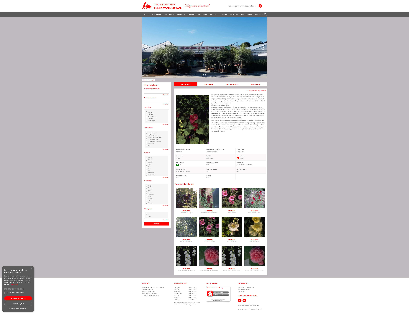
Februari (150, 160)
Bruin (149, 190)
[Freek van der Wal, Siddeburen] (162, 6)
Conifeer (151, 114)
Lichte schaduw (153, 139)
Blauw (150, 188)
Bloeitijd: (147, 153)
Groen (150, 198)
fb (260, 6)
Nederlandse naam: (150, 98)
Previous (146, 47)
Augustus (151, 172)
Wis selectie (165, 95)
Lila (149, 200)
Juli (149, 170)
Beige (150, 185)
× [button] (31, 268)
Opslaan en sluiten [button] (18, 298)
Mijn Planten (255, 84)
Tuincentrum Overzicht (255, 309)
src (265, 14)
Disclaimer (241, 291)
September (151, 174)
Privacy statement (244, 289)
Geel (149, 192)
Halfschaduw (152, 133)
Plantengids (185, 84)
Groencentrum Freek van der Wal (153, 287)
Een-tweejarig (152, 116)
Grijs (149, 196)
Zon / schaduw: (148, 128)
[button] (18, 308)
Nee (149, 216)
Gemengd (151, 194)
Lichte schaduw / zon (154, 141)
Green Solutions (242, 309)
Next (263, 47)
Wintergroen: (148, 209)
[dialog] (18, 289)
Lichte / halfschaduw (154, 137)
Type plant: (147, 107)
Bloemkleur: (148, 181)
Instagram (244, 300)
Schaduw (151, 143)
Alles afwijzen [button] (18, 304)
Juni (149, 168)
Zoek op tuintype (232, 84)
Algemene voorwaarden (246, 287)
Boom (150, 112)
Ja (148, 214)
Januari (150, 157)
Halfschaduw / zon (154, 135)
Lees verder (14, 284)
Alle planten (208, 84)
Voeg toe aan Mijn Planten (257, 90)
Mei (149, 166)
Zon (149, 145)
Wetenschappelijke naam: (152, 89)
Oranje (150, 203)
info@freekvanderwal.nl (151, 296)
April (149, 164)
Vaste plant (151, 120)
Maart (150, 162)
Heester (150, 118)
